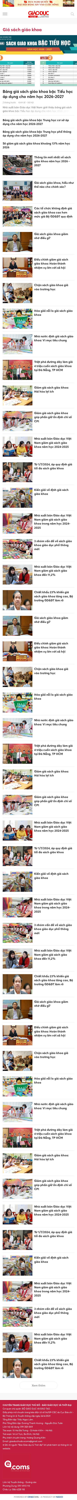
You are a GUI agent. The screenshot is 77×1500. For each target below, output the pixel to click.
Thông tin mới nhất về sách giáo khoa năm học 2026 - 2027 (52, 161)
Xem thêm (38, 1385)
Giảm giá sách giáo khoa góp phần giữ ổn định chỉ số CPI (53, 417)
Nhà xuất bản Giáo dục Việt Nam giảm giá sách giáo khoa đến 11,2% (52, 571)
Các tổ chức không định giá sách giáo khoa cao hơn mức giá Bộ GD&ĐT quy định (53, 212)
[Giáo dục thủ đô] (38, 13)
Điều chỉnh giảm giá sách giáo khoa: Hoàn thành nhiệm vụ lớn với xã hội (51, 263)
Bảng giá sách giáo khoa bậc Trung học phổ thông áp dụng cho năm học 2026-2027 (37, 133)
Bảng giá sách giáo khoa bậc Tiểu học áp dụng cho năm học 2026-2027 (38, 94)
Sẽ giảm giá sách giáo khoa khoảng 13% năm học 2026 (36, 145)
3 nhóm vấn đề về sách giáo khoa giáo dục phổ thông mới (53, 545)
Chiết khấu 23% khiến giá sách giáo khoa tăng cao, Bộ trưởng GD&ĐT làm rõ (53, 596)
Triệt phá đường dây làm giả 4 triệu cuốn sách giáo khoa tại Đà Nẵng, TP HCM (53, 366)
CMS (33, 1497)
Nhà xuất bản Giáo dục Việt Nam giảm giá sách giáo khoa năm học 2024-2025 (52, 443)
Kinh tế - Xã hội (26, 102)
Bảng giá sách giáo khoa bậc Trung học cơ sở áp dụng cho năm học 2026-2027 (36, 122)
